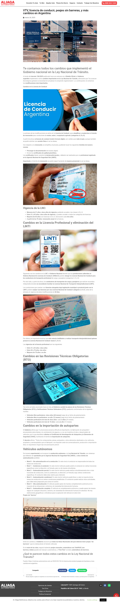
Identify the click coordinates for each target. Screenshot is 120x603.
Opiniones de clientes (45, 585)
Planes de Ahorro (62, 3)
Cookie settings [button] (92, 600)
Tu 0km (41, 3)
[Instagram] (100, 585)
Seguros (72, 3)
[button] (62, 570)
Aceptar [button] (103, 600)
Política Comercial (45, 594)
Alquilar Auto (50, 3)
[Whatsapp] (109, 585)
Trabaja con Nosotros (91, 3)
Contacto (80, 3)
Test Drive (45, 588)
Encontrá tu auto (32, 3)
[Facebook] (105, 585)
